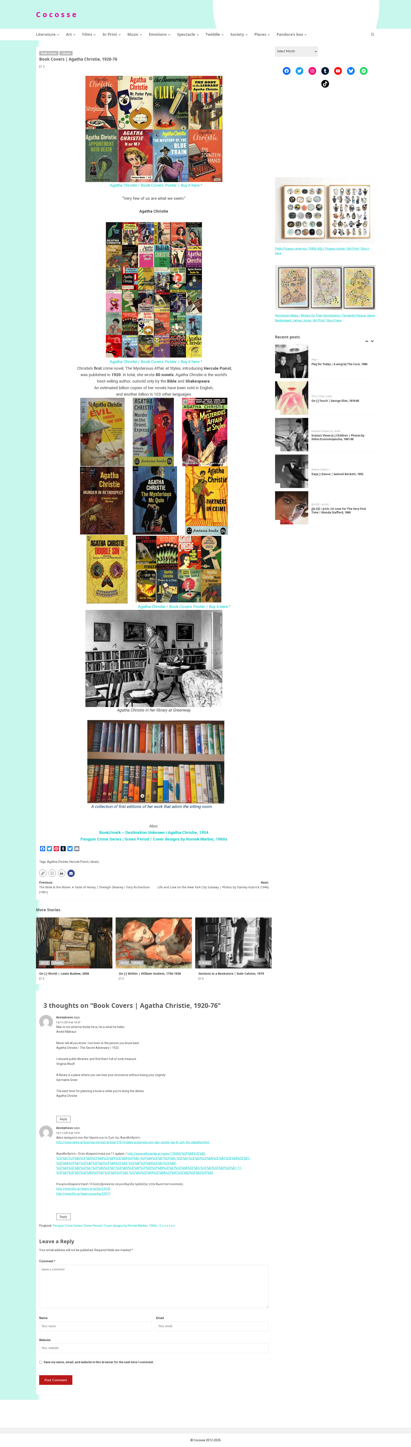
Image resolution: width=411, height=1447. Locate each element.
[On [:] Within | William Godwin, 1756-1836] (154, 942)
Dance (315, 433)
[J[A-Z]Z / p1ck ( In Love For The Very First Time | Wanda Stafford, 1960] (291, 471)
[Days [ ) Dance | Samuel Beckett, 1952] (291, 434)
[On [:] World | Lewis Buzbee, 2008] (74, 942)
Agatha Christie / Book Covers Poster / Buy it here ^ (154, 185)
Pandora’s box (290, 34)
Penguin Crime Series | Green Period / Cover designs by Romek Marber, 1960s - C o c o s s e (114, 1225)
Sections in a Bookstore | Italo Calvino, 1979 (231, 973)
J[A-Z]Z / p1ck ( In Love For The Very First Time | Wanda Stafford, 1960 (338, 474)
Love (329, 359)
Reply (63, 1119)
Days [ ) (325, 433)
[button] (372, 34)
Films (87, 34)
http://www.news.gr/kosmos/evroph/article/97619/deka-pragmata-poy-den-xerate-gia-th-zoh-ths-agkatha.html (132, 1142)
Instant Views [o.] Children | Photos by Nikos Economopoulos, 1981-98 (337, 400)
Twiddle (213, 34)
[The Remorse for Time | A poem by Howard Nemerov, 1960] (291, 508)
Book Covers (49, 53)
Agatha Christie (57, 861)
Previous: (94, 887)
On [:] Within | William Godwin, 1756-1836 (150, 973)
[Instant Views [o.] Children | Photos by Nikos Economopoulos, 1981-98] (291, 398)
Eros (322, 359)
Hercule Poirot (78, 861)
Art (69, 34)
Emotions (158, 34)
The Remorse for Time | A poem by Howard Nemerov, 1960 (341, 510)
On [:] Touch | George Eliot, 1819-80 (335, 364)
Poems (315, 504)
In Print (110, 34)
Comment (47, 1261)
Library (66, 53)
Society (237, 34)
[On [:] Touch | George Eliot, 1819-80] (291, 361)
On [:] (44, 963)
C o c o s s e (56, 14)
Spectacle (186, 34)
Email (160, 1318)
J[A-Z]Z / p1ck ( (320, 468)
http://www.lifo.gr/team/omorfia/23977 (83, 1193)
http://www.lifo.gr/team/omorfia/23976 (83, 1188)
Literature (46, 34)
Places (260, 34)
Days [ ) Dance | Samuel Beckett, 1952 (337, 437)
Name (43, 1318)
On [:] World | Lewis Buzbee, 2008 (64, 973)
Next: (213, 884)
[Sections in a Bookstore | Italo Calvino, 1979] (233, 942)
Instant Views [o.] (322, 394)
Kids (337, 394)
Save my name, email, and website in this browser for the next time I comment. (99, 1362)
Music (132, 34)
